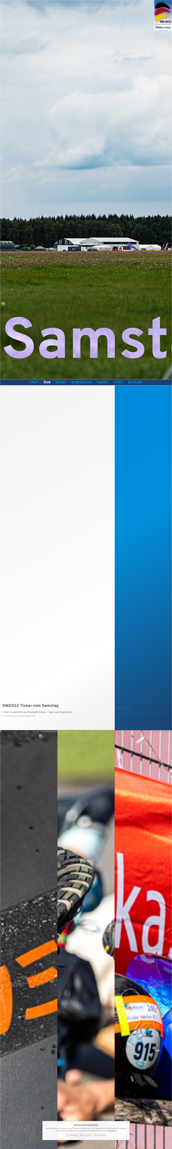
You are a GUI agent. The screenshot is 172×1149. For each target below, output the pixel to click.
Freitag (120, 716)
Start (34, 382)
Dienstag (139, 713)
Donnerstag (160, 713)
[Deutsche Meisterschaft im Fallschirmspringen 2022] (163, 29)
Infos (118, 382)
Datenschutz (112, 1130)
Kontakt (135, 382)
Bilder (61, 382)
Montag (130, 713)
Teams (103, 382)
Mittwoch (149, 713)
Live (47, 382)
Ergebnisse (81, 382)
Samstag (129, 716)
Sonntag (121, 713)
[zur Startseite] (4, 3)
